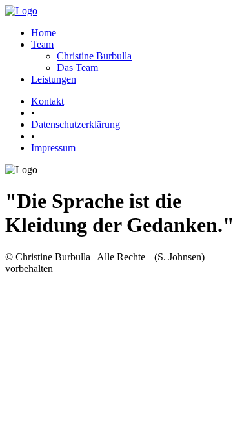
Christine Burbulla (94, 55)
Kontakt (47, 101)
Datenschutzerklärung (75, 124)
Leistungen (53, 79)
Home (43, 32)
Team (42, 44)
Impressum (53, 147)
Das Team (77, 67)
